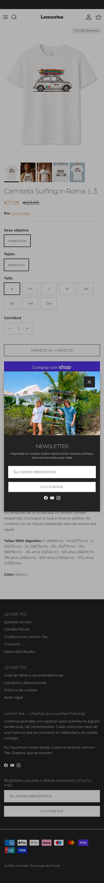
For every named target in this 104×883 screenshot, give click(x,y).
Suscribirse (52, 487)
